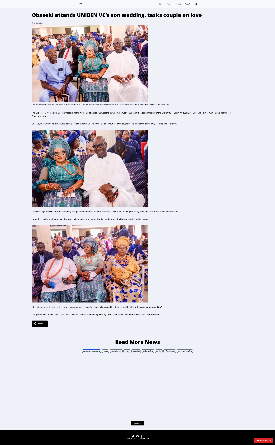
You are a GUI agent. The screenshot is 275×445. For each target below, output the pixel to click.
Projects (178, 4)
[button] (196, 3)
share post (41, 324)
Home (161, 4)
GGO (80, 4)
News (169, 4)
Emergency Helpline (263, 440)
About (187, 4)
